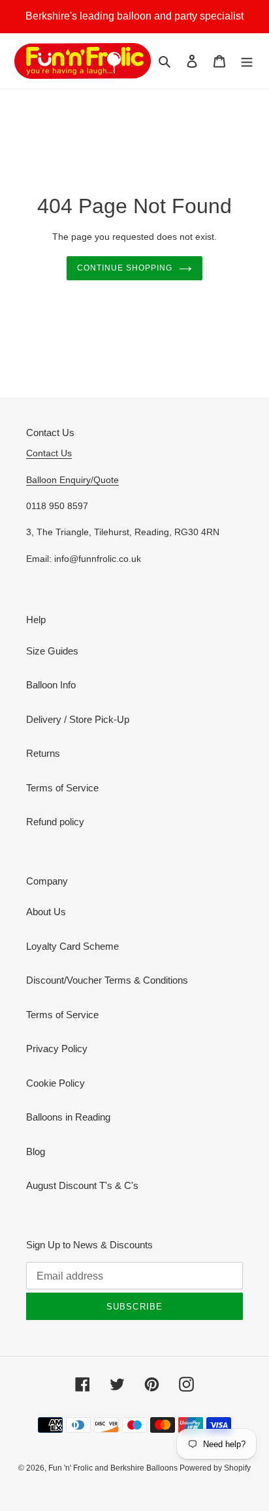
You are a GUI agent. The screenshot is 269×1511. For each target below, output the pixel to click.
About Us (46, 911)
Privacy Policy (56, 1048)
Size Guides (52, 650)
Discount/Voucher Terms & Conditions (107, 980)
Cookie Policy (55, 1083)
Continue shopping (124, 267)
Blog (35, 1151)
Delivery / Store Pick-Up (77, 719)
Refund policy (55, 821)
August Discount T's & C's (82, 1185)
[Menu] (247, 61)
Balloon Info (51, 684)
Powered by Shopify (215, 1468)
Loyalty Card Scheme (72, 946)
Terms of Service (62, 787)
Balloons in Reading (68, 1116)
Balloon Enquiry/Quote (72, 480)
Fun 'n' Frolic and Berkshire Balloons (114, 1468)
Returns (43, 753)
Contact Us (49, 453)
